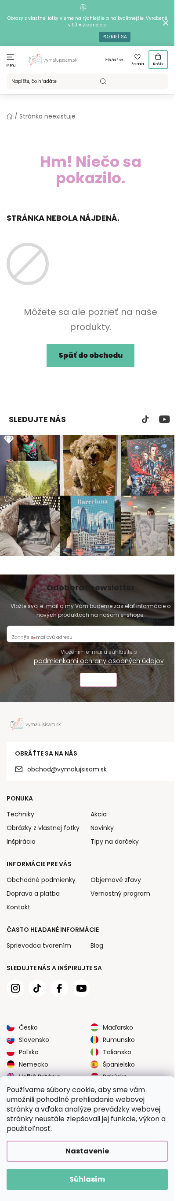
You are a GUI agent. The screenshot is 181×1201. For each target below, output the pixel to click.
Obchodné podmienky (41, 880)
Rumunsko (119, 1040)
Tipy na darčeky (114, 841)
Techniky (20, 814)
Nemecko (33, 1064)
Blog (96, 945)
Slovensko (34, 1040)
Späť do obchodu (90, 355)
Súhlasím (87, 1179)
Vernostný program (120, 893)
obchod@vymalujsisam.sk (67, 769)
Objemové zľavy (115, 880)
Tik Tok (145, 419)
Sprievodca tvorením (39, 945)
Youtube (164, 419)
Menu (11, 65)
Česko (28, 1027)
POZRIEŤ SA (114, 36)
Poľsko (29, 1052)
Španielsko (119, 1064)
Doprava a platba (33, 893)
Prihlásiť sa (114, 60)
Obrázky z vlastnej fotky (43, 828)
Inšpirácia (21, 841)
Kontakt (18, 907)
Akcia (98, 814)
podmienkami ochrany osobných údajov (99, 660)
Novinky (102, 828)
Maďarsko (118, 1027)
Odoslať (98, 681)
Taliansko (117, 1052)
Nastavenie (87, 1151)
